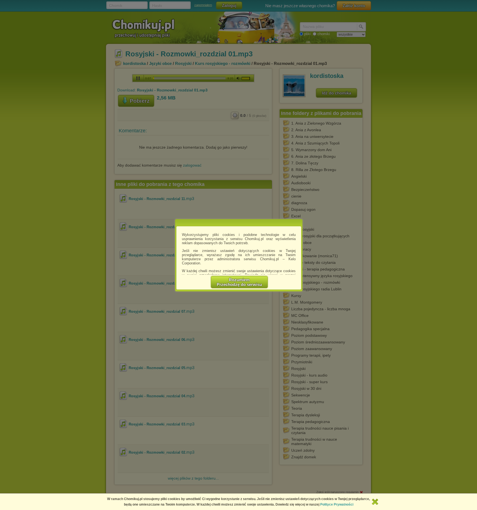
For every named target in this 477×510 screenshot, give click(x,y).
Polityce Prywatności (336, 504)
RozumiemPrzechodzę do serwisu (239, 282)
